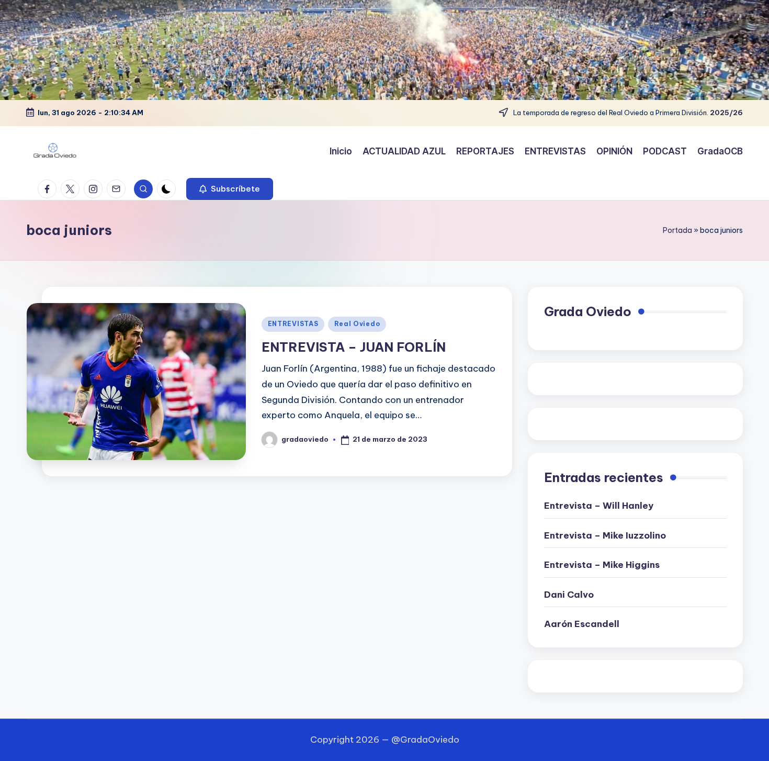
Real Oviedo (357, 324)
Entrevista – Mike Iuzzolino (605, 535)
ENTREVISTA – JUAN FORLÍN (354, 347)
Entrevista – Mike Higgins (602, 564)
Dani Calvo (569, 594)
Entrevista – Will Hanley (598, 505)
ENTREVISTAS (293, 324)
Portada (677, 230)
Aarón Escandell (581, 624)
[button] (229, 189)
